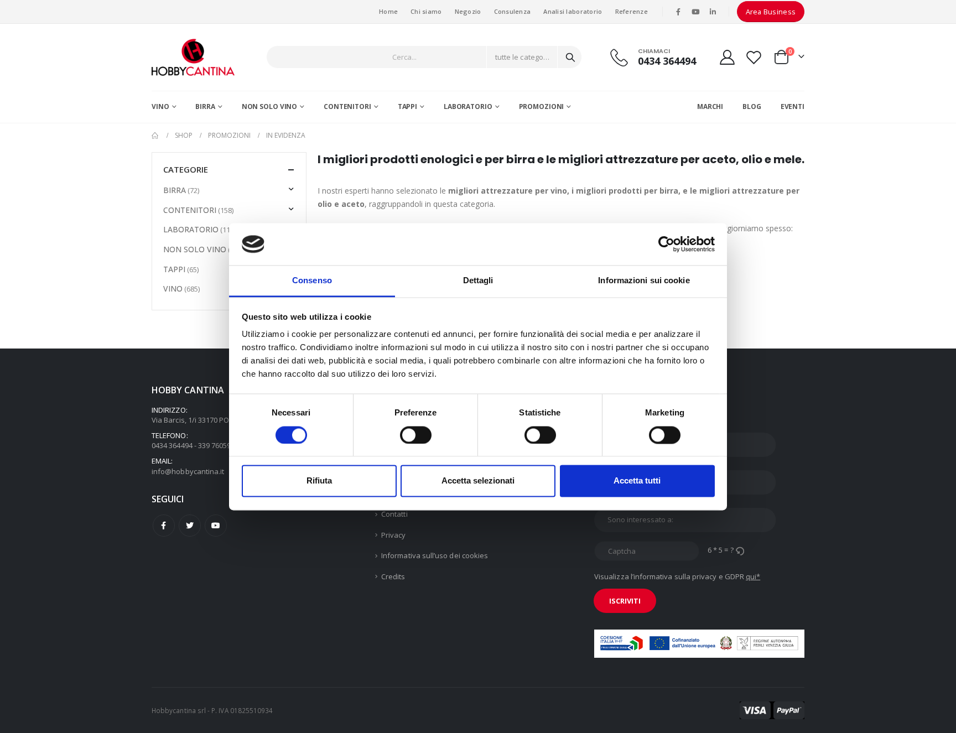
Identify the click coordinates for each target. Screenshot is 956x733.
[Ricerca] (570, 57)
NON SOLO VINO (269, 106)
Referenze (631, 11)
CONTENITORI (347, 106)
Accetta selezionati (478, 481)
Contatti (394, 514)
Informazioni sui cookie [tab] (643, 280)
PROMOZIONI (541, 106)
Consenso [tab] (312, 280)
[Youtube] (695, 11)
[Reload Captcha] (739, 550)
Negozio (468, 11)
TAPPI (407, 106)
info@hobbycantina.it (188, 471)
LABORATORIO (468, 106)
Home (388, 11)
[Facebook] (678, 11)
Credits (393, 576)
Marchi (710, 106)
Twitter (190, 525)
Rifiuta (319, 481)
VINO (160, 106)
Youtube (216, 525)
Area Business (771, 12)
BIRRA (205, 106)
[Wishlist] (754, 57)
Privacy (393, 535)
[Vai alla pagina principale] (155, 135)
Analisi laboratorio (572, 11)
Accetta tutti (637, 481)
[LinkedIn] (713, 11)
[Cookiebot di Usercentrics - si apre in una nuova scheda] (666, 244)
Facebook (164, 525)
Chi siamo (426, 11)
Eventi (792, 106)
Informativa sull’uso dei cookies (434, 555)
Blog (751, 106)
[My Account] (727, 57)
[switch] (416, 435)
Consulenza (512, 11)
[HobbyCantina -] (193, 57)
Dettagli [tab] (478, 280)
